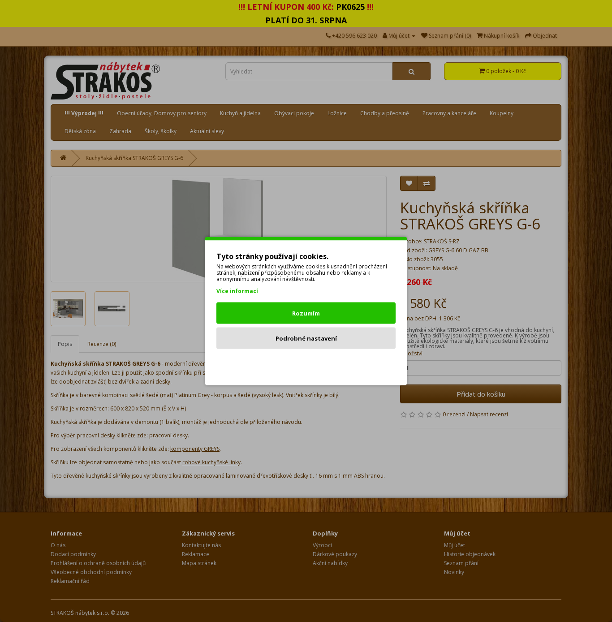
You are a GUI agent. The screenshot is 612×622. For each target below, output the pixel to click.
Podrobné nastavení (306, 338)
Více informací (237, 291)
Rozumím (306, 313)
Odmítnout (306, 363)
